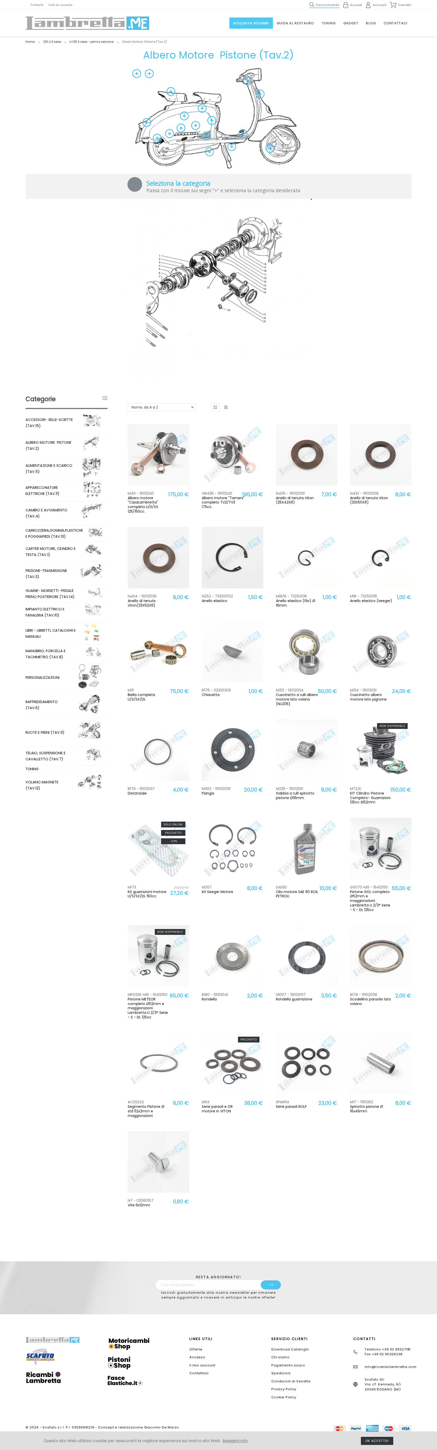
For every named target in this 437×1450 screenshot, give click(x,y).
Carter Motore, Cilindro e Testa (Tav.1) (51, 551)
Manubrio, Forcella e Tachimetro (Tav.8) (45, 654)
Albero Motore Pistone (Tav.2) (48, 445)
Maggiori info (235, 1441)
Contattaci (199, 1373)
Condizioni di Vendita (290, 1381)
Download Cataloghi (290, 1349)
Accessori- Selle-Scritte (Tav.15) (49, 422)
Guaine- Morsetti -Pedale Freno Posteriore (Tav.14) (50, 593)
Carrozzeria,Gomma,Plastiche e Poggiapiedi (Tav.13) (54, 533)
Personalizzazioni (42, 677)
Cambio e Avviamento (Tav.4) (46, 513)
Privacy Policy (283, 1389)
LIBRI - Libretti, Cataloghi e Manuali (51, 633)
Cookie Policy (283, 1397)
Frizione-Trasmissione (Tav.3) (46, 573)
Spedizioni (281, 1373)
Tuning (32, 768)
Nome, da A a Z (145, 407)
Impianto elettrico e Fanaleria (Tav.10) (45, 612)
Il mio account (202, 1365)
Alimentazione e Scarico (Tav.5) (49, 468)
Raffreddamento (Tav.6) (42, 704)
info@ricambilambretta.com (391, 1366)
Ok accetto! (377, 1441)
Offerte (195, 1349)
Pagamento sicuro (288, 1365)
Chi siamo (280, 1357)
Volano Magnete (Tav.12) (42, 785)
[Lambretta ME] (87, 23)
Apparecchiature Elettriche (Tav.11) (42, 490)
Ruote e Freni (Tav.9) (45, 732)
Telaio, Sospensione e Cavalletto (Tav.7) (45, 756)
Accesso (197, 1357)
